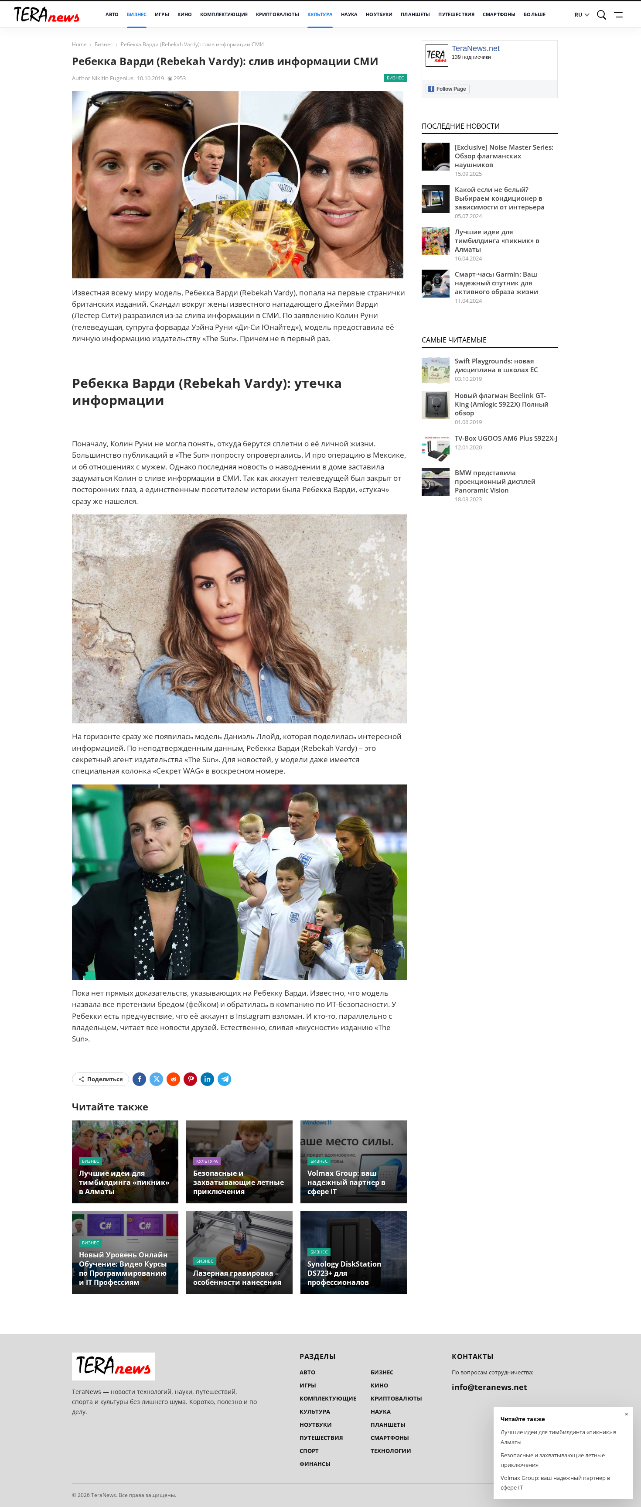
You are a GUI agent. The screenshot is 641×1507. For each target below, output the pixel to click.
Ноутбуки (379, 14)
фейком (202, 1004)
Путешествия (456, 14)
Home (79, 44)
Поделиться (105, 1079)
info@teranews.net (489, 1387)
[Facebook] (139, 1079)
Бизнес (137, 14)
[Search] (602, 15)
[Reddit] (173, 1079)
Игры (162, 14)
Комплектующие (224, 14)
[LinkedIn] (207, 1079)
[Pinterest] (190, 1079)
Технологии (391, 1451)
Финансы (315, 1464)
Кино (184, 14)
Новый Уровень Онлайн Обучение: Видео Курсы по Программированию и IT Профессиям (123, 1268)
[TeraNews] (46, 15)
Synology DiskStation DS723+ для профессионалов (344, 1273)
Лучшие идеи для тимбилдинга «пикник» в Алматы (124, 1182)
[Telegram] (224, 1079)
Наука (349, 14)
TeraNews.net (476, 49)
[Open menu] (619, 15)
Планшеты (415, 14)
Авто (112, 14)
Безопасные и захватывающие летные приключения (238, 1182)
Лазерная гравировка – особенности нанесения (237, 1277)
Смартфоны (499, 14)
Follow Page (448, 89)
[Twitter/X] (156, 1079)
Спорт (309, 1451)
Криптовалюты (277, 14)
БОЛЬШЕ (535, 14)
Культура (320, 14)
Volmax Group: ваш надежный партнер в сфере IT (346, 1182)
